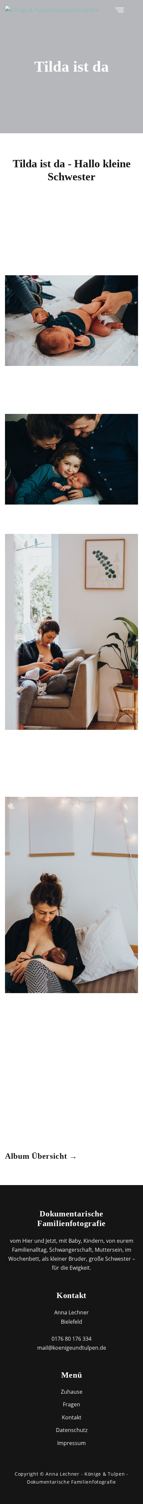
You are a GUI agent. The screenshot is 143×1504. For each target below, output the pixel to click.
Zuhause (71, 1391)
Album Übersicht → (41, 1156)
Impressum (71, 1443)
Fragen (71, 1404)
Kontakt (71, 1417)
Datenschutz (71, 1430)
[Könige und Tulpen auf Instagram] (136, 10)
